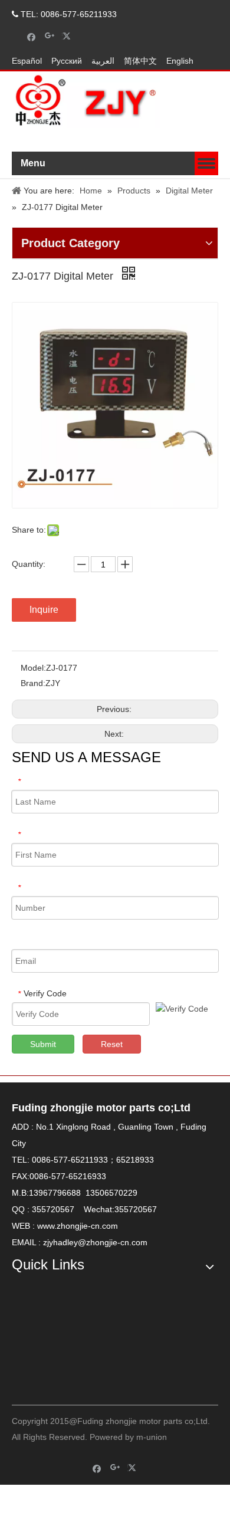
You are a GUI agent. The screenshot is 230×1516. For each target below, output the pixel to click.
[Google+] (49, 36)
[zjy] (168, 1333)
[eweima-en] (62, 1333)
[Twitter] (68, 36)
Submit (43, 1044)
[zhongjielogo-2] (86, 101)
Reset (112, 1044)
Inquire (43, 610)
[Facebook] (31, 36)
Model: (33, 667)
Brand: (33, 683)
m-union (151, 1437)
